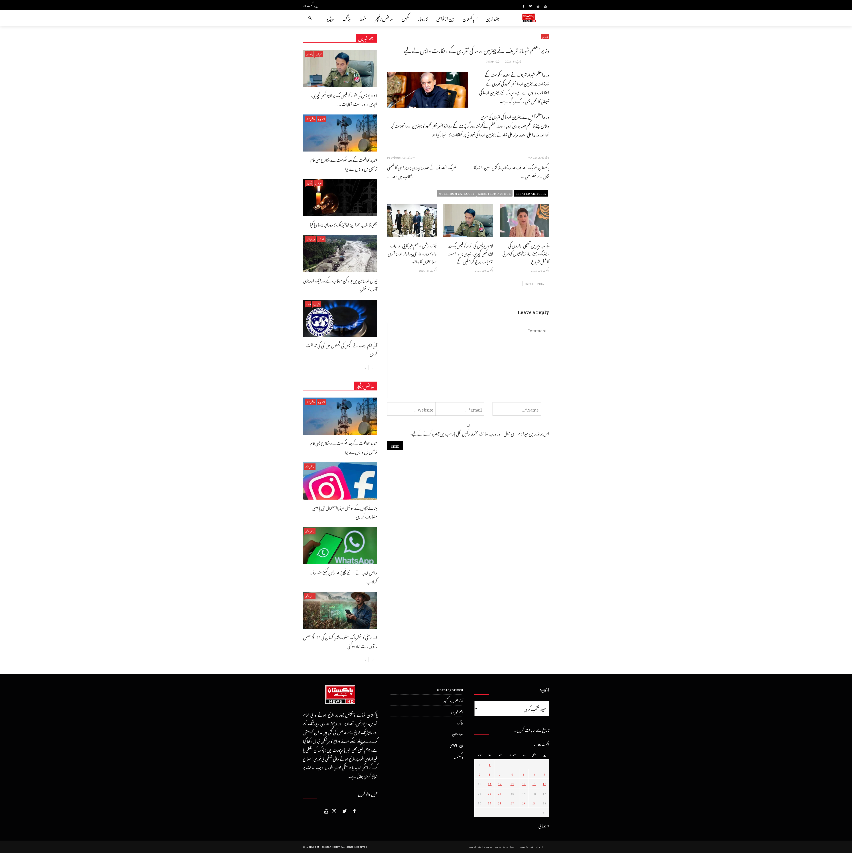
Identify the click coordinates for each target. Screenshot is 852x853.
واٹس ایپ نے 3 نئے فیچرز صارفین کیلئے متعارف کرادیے (343, 576)
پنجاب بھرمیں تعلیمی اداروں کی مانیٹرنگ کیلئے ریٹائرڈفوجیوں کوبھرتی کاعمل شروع (526, 253)
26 (524, 802)
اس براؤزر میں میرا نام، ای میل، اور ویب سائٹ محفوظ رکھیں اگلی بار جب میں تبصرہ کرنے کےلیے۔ (479, 433)
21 (500, 793)
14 (500, 783)
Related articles (531, 193)
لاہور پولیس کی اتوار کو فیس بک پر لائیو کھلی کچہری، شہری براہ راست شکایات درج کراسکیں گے (470, 253)
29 (489, 802)
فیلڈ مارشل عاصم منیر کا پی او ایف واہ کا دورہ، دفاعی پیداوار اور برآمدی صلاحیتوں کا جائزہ (412, 253)
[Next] (365, 367)
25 (534, 802)
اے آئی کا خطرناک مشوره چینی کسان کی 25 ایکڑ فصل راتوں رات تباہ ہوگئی (340, 641)
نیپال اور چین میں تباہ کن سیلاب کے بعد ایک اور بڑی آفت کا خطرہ (340, 284)
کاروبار (423, 18)
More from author (494, 193)
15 (489, 783)
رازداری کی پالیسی (532, 846)
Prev (540, 283)
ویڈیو (330, 18)
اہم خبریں (319, 54)
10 (544, 783)
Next (530, 283)
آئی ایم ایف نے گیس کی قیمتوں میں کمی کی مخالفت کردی (341, 349)
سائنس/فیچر (384, 18)
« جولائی (543, 825)
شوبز (363, 18)
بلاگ (347, 18)
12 (524, 783)
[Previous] (373, 367)
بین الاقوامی (445, 18)
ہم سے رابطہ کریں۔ (481, 846)
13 (512, 783)
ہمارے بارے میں (504, 846)
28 (500, 802)
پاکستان (469, 18)
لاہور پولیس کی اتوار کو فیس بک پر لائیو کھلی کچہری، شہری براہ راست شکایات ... (344, 99)
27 (512, 802)
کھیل (405, 18)
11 (534, 783)
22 (489, 793)
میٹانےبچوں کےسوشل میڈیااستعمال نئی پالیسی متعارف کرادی (344, 511)
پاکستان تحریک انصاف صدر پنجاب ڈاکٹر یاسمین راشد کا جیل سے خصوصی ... (511, 171)
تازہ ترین (492, 18)
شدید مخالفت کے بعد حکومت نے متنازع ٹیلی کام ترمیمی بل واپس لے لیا (343, 163)
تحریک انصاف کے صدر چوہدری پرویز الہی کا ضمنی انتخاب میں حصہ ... (422, 171)
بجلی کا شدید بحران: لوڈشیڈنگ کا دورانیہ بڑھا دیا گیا (343, 224)
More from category (456, 193)
